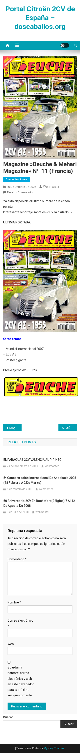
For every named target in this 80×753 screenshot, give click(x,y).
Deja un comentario (20, 192)
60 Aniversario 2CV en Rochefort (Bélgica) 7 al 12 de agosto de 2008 (39, 503)
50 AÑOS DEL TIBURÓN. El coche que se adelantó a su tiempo (69, 428)
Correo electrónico (20, 623)
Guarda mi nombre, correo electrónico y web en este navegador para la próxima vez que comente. (21, 681)
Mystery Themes (54, 748)
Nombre (14, 602)
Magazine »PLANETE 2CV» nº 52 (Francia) (15, 428)
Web (11, 644)
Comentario (17, 559)
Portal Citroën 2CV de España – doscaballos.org (40, 18)
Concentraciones (16, 179)
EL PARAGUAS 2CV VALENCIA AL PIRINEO (32, 459)
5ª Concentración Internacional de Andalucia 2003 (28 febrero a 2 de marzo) (39, 480)
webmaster (51, 186)
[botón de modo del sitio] (64, 45)
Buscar (8, 717)
